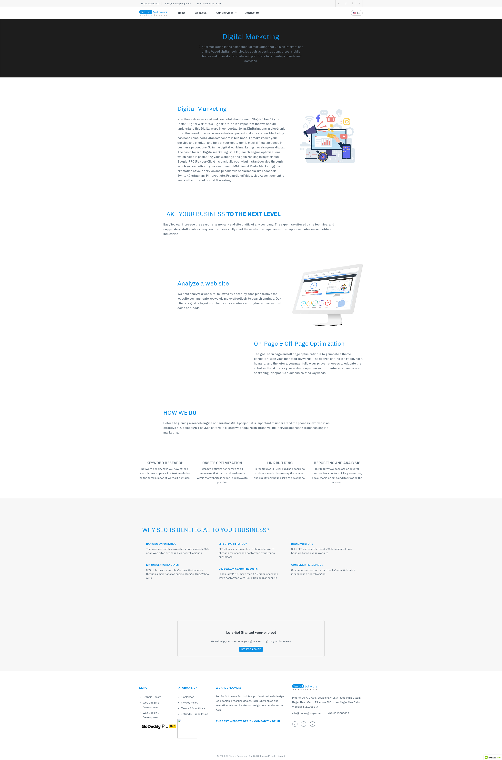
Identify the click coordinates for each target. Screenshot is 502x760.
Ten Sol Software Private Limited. (267, 756)
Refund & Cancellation (194, 714)
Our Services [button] (225, 13)
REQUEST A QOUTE (251, 649)
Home (181, 13)
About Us (200, 13)
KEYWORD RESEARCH (165, 463)
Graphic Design (152, 696)
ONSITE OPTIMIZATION (222, 463)
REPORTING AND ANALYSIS (337, 463)
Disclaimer (187, 696)
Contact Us (252, 13)
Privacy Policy (189, 702)
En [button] (358, 13)
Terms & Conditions (193, 708)
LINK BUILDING (280, 463)
